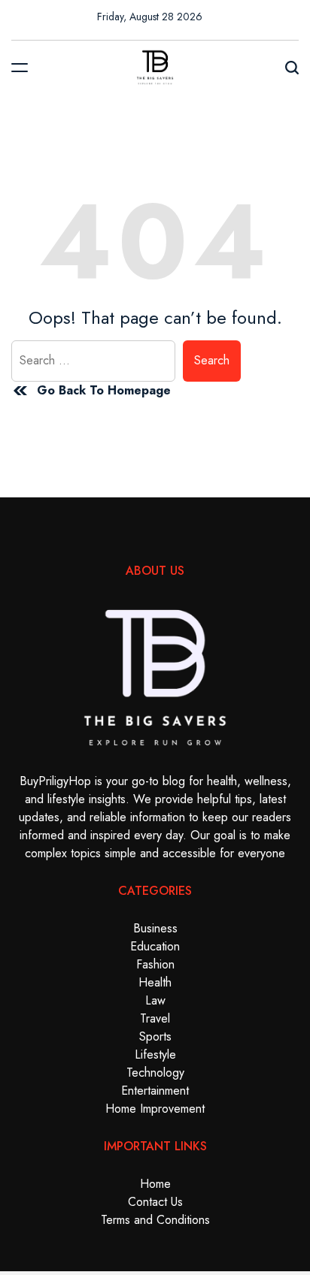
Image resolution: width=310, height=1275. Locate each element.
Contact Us (155, 1201)
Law (155, 1000)
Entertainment (155, 1090)
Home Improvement (155, 1108)
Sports (155, 1036)
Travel (155, 1018)
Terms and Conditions (155, 1219)
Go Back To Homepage (104, 390)
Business (155, 928)
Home (155, 1183)
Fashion (155, 964)
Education (155, 946)
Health (155, 982)
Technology (155, 1072)
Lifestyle (155, 1054)
